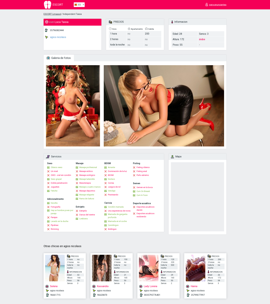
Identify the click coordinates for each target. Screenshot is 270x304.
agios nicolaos (58, 37)
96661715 (55, 295)
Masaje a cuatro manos (89, 187)
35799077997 (198, 295)
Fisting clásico (143, 167)
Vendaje (111, 191)
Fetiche (54, 191)
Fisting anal (142, 171)
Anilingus (112, 229)
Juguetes (55, 187)
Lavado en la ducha (59, 221)
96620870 (102, 295)
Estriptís (83, 211)
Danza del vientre (87, 215)
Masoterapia (85, 183)
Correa (111, 183)
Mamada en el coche (117, 221)
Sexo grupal (56, 179)
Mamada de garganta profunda (117, 216)
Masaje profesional (88, 167)
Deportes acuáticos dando (145, 208)
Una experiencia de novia (119, 211)
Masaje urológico (87, 175)
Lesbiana (83, 218)
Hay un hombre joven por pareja (62, 212)
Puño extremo (143, 175)
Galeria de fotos (61, 58)
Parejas (54, 217)
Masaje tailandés (87, 179)
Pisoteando (113, 194)
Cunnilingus (113, 225)
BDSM (111, 175)
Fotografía (55, 207)
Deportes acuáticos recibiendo (145, 215)
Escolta (54, 203)
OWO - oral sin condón (61, 175)
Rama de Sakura (86, 198)
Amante (111, 167)
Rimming (55, 229)
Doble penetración (59, 183)
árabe (202, 39)
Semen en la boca (145, 187)
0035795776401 (152, 295)
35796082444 (57, 30)
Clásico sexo (56, 167)
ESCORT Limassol (52, 14)
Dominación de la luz (117, 171)
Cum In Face (142, 195)
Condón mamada (116, 207)
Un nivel (54, 171)
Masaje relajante (86, 194)
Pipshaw (54, 225)
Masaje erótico (86, 171)
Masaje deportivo (87, 191)
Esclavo (111, 179)
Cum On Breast (143, 191)
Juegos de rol (114, 187)
